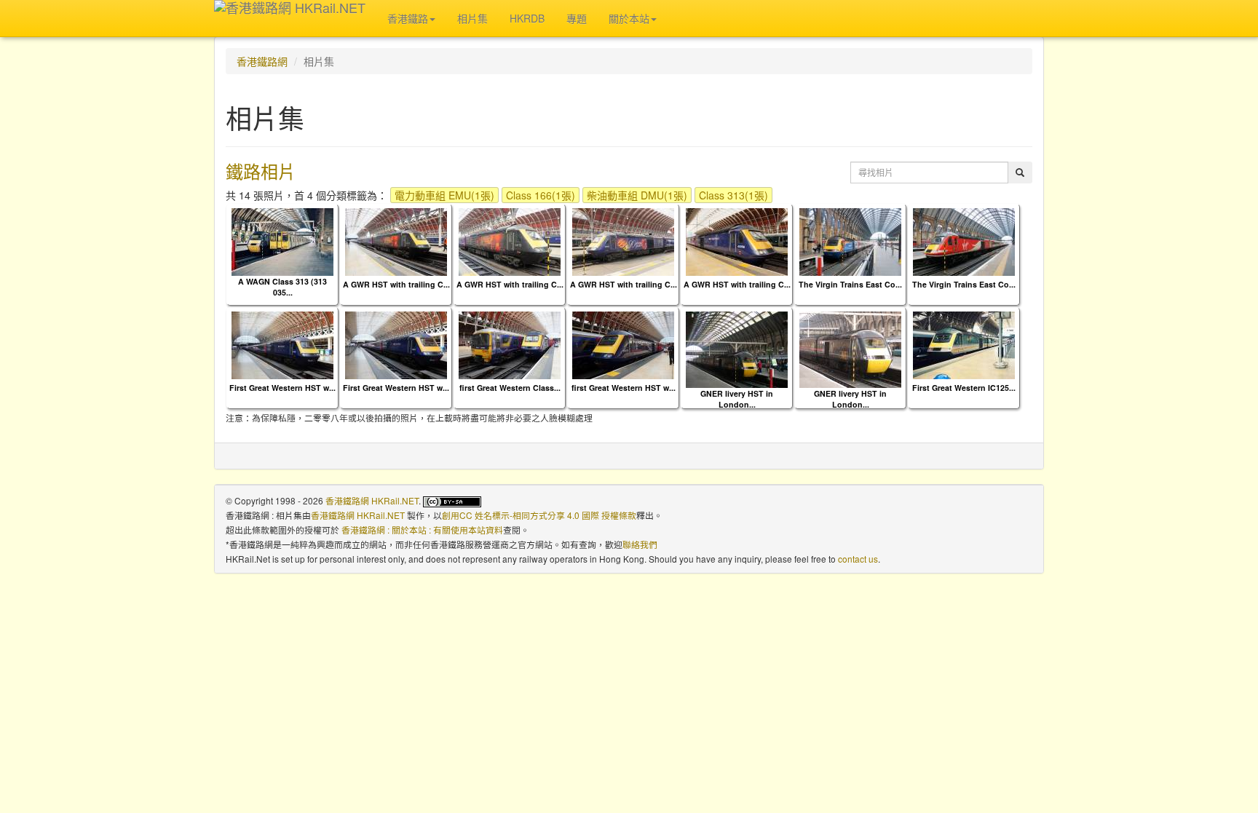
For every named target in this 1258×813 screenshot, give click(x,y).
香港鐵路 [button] (407, 18)
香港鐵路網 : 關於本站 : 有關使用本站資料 (422, 529)
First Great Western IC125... (964, 387)
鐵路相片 (261, 170)
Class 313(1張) (733, 195)
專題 (576, 18)
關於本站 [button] (629, 18)
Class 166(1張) (540, 195)
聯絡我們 (639, 544)
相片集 (472, 18)
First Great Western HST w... (282, 387)
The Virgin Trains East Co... (850, 284)
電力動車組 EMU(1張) (444, 195)
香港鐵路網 (262, 61)
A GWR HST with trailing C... (396, 284)
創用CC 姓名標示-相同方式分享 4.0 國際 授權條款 (539, 515)
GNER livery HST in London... (736, 399)
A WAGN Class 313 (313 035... (282, 287)
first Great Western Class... (510, 387)
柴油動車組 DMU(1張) (637, 195)
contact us (858, 558)
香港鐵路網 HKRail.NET (372, 500)
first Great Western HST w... (623, 387)
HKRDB (527, 18)
